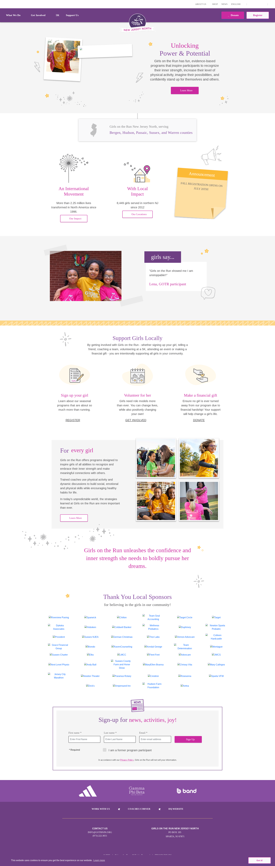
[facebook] (264, 4)
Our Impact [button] (75, 218)
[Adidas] (88, 791)
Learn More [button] (186, 90)
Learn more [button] (99, 860)
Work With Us (101, 809)
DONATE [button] (199, 420)
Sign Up (190, 739)
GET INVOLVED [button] (135, 420)
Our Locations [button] (139, 214)
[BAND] (186, 791)
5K (57, 15)
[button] (271, 4)
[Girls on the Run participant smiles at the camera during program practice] (63, 59)
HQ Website (175, 809)
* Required (74, 750)
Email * (143, 732)
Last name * (110, 732)
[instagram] (250, 4)
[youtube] (259, 4)
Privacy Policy (127, 760)
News (224, 4)
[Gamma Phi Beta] (137, 791)
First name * (74, 732)
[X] (255, 4)
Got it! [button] (260, 860)
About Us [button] (201, 4)
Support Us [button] (72, 15)
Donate (234, 15)
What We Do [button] (13, 15)
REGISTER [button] (73, 420)
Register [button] (257, 15)
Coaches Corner (139, 809)
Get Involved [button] (38, 15)
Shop (215, 4)
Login (2, 4)
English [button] (236, 4)
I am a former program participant (130, 750)
